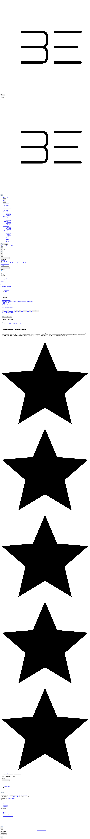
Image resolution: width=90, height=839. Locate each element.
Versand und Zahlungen (8, 816)
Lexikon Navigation (7, 316)
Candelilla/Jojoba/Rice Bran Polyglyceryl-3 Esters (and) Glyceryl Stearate (17, 301)
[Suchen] (2, 251)
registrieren (5, 261)
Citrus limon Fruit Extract (7, 307)
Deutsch (2, 97)
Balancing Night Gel (6, 772)
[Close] (2, 837)
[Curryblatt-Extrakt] (46, 785)
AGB (4, 813)
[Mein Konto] (2, 255)
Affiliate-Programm (5, 264)
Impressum (5, 806)
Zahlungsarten (20, 262)
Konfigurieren (3, 834)
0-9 (3, 311)
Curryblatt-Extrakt (5, 306)
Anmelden (3, 260)
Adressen (15, 262)
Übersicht (3, 262)
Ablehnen (3, 832)
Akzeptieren (3, 831)
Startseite (4, 312)
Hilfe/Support (3, 245)
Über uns (5, 803)
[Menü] (2, 195)
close (5, 199)
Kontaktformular (11, 798)
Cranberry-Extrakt (5, 302)
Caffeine (3, 303)
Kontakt (5, 812)
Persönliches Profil (9, 262)
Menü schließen (6, 258)
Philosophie (6, 290)
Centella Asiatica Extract (7, 304)
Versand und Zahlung (10, 245)
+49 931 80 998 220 (13, 796)
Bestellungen (26, 262)
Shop (5, 291)
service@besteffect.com (22, 795)
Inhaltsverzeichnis (10, 312)
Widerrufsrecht (6, 814)
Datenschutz (5, 805)
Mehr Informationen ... (41, 830)
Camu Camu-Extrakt (6, 300)
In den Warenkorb (5, 779)
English (2, 99)
